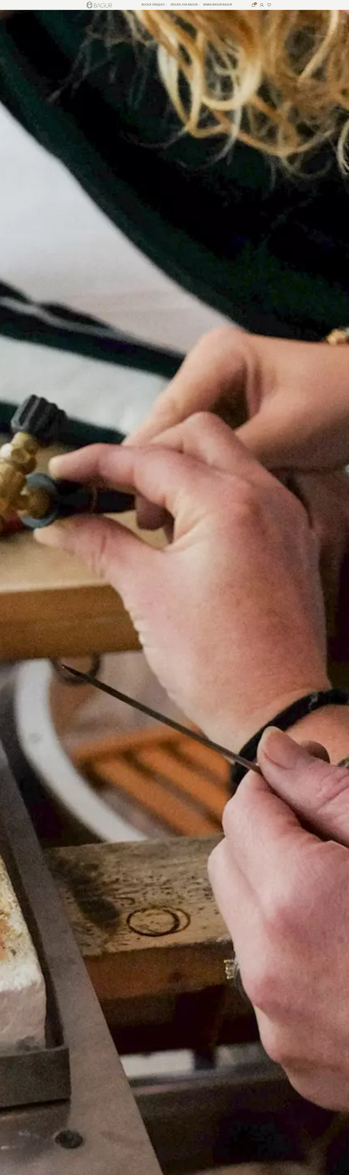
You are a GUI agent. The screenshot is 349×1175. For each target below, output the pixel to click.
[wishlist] (269, 5)
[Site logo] (99, 5)
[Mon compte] (261, 5)
